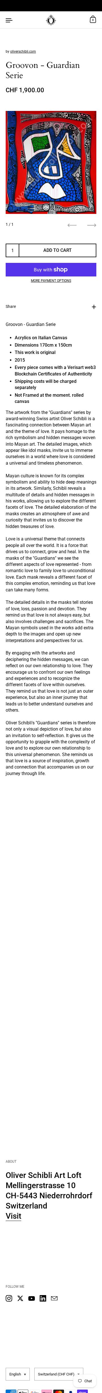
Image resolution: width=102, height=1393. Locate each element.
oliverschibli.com (23, 51)
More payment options (51, 281)
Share (11, 306)
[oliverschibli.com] (51, 19)
